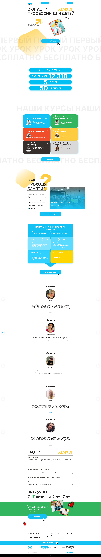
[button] (70, 3)
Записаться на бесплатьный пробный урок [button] (61, 256)
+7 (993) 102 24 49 (34, 538)
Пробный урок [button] (63, 252)
